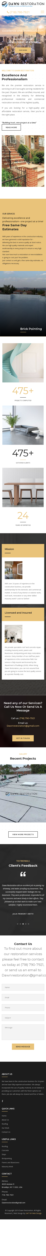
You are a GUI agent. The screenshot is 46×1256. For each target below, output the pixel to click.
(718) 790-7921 (19, 12)
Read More (11, 127)
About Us (5, 1120)
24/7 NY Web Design (34, 1213)
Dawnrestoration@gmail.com (23, 726)
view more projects (23, 834)
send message (23, 1047)
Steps (4, 1154)
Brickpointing (7, 1158)
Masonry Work (7, 1166)
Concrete (5, 1150)
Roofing (5, 1124)
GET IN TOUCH (23, 738)
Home (4, 1116)
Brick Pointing (31, 329)
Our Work (23, 50)
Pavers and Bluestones (10, 1162)
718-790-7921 (8, 1195)
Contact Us (6, 1132)
